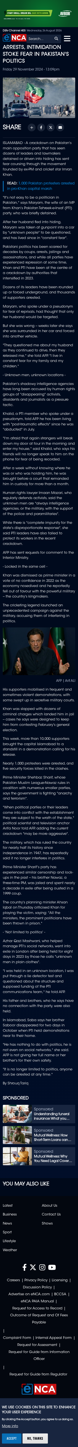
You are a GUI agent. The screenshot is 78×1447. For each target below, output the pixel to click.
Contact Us (51, 1214)
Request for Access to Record (37, 1308)
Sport (7, 1232)
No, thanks (35, 1438)
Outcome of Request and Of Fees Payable (39, 1319)
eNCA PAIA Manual (37, 1301)
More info (10, 1426)
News (7, 1223)
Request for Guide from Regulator (38, 1374)
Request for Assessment (37, 1345)
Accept (12, 1438)
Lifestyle (9, 1241)
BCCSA (60, 1294)
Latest (8, 1206)
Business (10, 1214)
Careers (13, 1280)
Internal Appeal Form (54, 1338)
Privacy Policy (35, 1280)
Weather (10, 1250)
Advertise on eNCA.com (29, 1294)
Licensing (60, 1280)
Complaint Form (17, 1338)
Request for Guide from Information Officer (39, 1355)
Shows (47, 1223)
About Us (49, 1206)
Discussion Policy (37, 1287)
